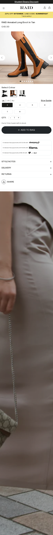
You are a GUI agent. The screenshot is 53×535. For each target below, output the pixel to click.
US (8, 101)
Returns (6, 174)
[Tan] (13, 93)
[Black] (5, 93)
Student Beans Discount (26, 2)
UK (3, 101)
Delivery (6, 168)
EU (13, 101)
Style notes (8, 162)
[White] (22, 93)
